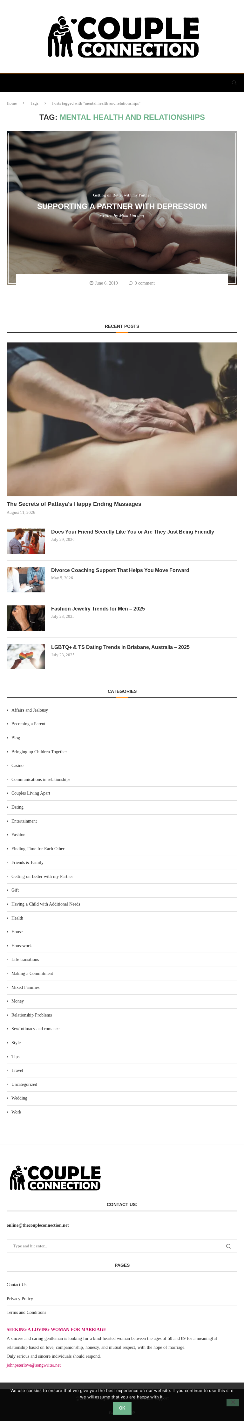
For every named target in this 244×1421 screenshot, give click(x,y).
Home (12, 103)
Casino (17, 765)
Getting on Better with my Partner (42, 876)
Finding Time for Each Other (37, 848)
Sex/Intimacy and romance (35, 1028)
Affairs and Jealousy (29, 710)
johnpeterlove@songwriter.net (34, 1365)
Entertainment (24, 821)
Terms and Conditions (26, 1312)
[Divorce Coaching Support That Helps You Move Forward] (26, 579)
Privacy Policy (20, 1298)
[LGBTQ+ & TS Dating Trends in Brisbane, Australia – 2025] (26, 656)
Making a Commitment (32, 973)
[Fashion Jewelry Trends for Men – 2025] (26, 618)
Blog (15, 737)
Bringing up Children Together (39, 751)
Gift (15, 890)
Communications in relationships (40, 779)
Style (16, 1042)
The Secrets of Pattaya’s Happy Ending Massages (74, 504)
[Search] (234, 82)
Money (17, 1001)
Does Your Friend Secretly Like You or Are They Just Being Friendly (132, 532)
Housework (21, 945)
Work (16, 1112)
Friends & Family (27, 862)
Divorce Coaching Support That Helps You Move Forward (120, 570)
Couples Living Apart (30, 793)
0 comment (145, 283)
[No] (233, 1402)
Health (17, 918)
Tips (15, 1056)
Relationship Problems (31, 1015)
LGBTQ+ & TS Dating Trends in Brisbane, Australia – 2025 (120, 647)
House (17, 931)
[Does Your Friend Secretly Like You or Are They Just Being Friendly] (26, 541)
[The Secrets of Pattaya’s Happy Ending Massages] (122, 419)
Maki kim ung (131, 215)
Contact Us (16, 1284)
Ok (122, 1408)
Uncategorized (24, 1084)
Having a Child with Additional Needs (45, 904)
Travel (17, 1070)
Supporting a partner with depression (122, 206)
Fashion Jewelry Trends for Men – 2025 (98, 608)
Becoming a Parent (28, 723)
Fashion (18, 834)
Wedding (19, 1098)
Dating (17, 807)
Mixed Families (25, 987)
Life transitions (25, 959)
